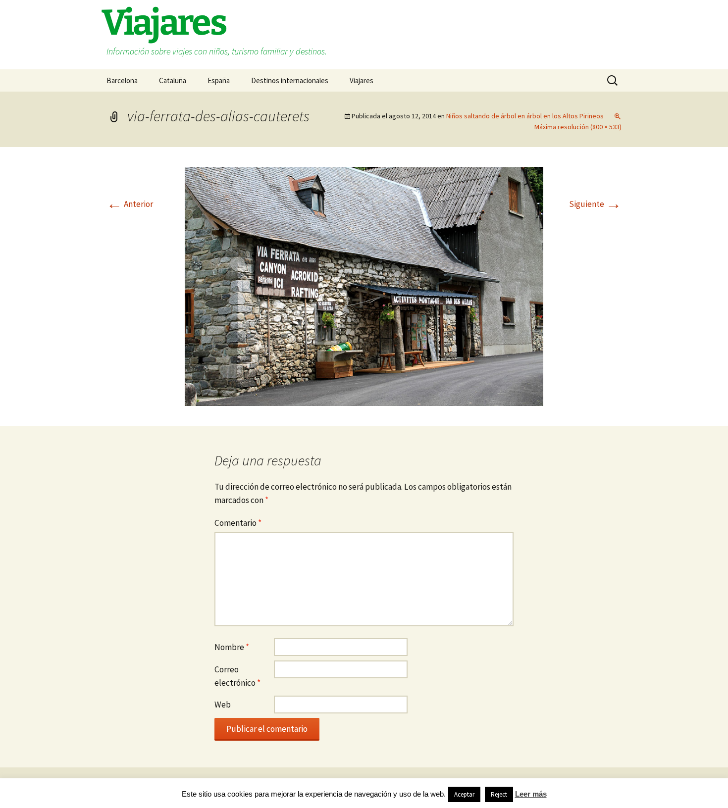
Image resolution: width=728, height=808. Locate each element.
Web (222, 704)
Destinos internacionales (289, 80)
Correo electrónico (237, 676)
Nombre (231, 647)
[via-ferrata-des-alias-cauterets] (364, 285)
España (219, 80)
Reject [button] (499, 794)
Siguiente (595, 204)
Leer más (531, 794)
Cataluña (172, 80)
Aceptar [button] (464, 794)
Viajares (361, 80)
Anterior (129, 204)
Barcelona (122, 80)
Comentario (237, 522)
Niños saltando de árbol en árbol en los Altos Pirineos (525, 115)
